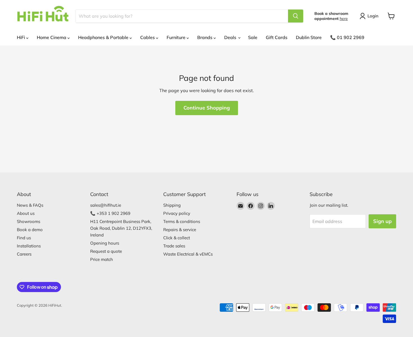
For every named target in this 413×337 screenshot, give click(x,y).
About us (26, 213)
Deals (230, 37)
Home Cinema (52, 37)
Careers (24, 254)
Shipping (172, 205)
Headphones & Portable (104, 37)
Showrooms (28, 221)
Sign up (382, 221)
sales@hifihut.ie (105, 205)
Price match (101, 259)
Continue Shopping (206, 107)
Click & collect (176, 237)
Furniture (177, 37)
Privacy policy (176, 213)
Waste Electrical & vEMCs (188, 254)
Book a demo (30, 229)
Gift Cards (276, 37)
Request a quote (106, 251)
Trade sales (174, 246)
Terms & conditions (181, 221)
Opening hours (104, 243)
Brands (205, 37)
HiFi (21, 37)
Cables (148, 37)
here (344, 18)
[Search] (295, 16)
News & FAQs (30, 205)
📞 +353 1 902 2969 (110, 213)
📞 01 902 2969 (347, 37)
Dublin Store (309, 37)
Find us (24, 237)
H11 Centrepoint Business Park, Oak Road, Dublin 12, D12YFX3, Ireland (121, 228)
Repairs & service (179, 229)
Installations (29, 246)
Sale (252, 37)
